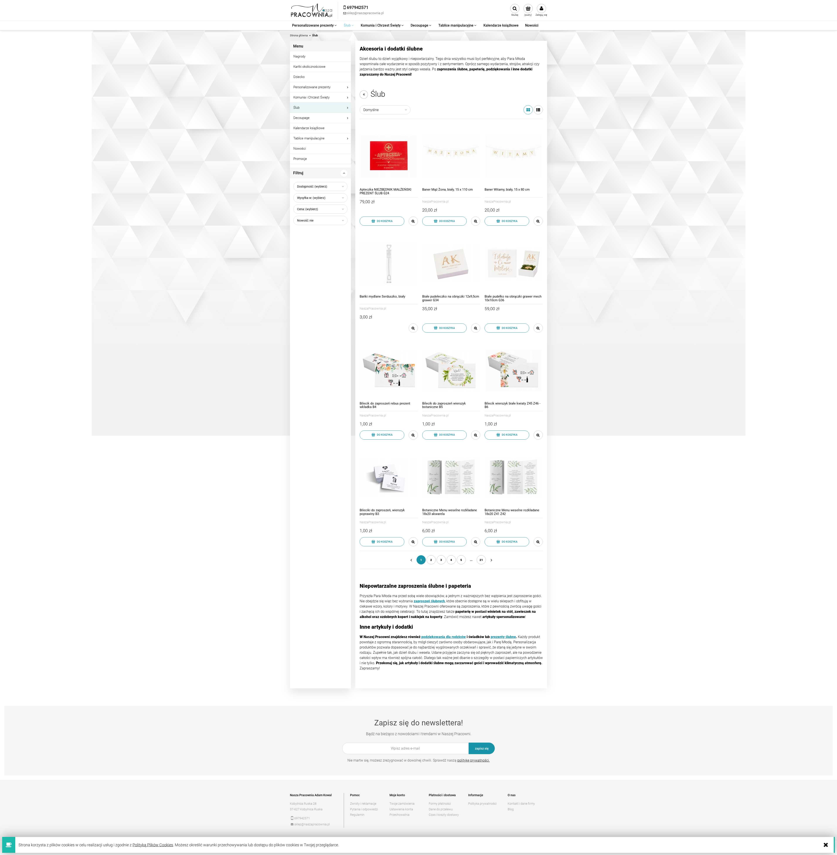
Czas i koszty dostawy (444, 814)
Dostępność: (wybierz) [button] (312, 186)
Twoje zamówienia (402, 803)
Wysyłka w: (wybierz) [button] (311, 198)
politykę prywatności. (473, 760)
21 (481, 560)
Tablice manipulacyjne (309, 138)
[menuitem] (314, 25)
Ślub (296, 108)
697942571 (302, 818)
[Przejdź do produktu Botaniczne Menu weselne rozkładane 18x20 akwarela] (451, 477)
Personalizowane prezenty (311, 87)
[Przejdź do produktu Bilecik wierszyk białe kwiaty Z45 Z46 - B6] (514, 370)
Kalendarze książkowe (309, 128)
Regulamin (357, 814)
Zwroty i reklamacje (363, 803)
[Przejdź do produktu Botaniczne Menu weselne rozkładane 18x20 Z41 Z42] (514, 477)
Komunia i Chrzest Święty (311, 97)
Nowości (299, 149)
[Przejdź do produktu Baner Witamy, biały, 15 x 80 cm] (514, 157)
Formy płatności (440, 803)
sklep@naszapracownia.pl (312, 824)
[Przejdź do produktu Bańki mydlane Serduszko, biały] (389, 263)
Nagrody (299, 56)
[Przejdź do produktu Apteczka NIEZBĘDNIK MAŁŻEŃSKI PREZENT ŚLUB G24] (389, 157)
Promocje (300, 159)
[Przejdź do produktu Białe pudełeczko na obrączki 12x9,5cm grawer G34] (451, 263)
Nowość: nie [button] (305, 220)
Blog (511, 809)
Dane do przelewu (441, 809)
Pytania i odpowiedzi (364, 809)
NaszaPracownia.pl (435, 201)
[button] (413, 221)
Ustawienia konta (401, 809)
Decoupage (301, 118)
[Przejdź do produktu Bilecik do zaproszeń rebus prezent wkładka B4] (389, 370)
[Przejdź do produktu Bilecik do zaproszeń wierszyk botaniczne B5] (451, 370)
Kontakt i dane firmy (521, 803)
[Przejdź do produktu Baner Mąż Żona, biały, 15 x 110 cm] (451, 157)
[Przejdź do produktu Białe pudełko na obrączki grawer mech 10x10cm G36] (514, 263)
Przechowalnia (400, 814)
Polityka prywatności (482, 803)
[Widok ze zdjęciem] (528, 109)
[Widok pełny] (538, 109)
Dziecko (299, 77)
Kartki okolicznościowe (309, 67)
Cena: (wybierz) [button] (307, 209)
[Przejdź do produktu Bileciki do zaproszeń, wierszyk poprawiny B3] (389, 477)
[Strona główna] (311, 10)
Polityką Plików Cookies (153, 845)
